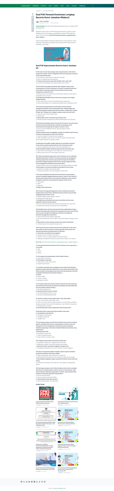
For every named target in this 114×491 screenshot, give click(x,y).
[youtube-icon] (32, 482)
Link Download (40, 26)
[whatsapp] (33, 22)
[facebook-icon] (21, 482)
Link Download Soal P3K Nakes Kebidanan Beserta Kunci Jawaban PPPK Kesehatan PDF (67, 446)
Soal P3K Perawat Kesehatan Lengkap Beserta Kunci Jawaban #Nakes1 (59, 242)
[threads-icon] (29, 482)
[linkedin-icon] (34, 482)
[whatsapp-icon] (37, 482)
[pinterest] (33, 28)
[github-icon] (42, 482)
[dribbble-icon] (44, 482)
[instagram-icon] (26, 482)
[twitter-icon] (24, 482)
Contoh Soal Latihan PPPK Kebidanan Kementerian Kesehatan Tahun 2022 (45, 468)
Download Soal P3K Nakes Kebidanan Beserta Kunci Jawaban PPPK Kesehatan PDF (67, 469)
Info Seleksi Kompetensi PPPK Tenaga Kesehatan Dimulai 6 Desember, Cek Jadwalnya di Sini (45, 424)
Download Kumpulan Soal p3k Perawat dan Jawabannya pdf (68, 402)
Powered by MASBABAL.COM (59, 488)
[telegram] (33, 25)
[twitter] (33, 20)
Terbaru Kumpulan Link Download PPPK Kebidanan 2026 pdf (44, 402)
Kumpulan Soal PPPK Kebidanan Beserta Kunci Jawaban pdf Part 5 (66, 423)
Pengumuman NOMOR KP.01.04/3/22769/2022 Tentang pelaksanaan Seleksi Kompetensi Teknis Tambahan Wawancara (44, 446)
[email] (33, 30)
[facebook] (33, 17)
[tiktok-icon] (39, 482)
